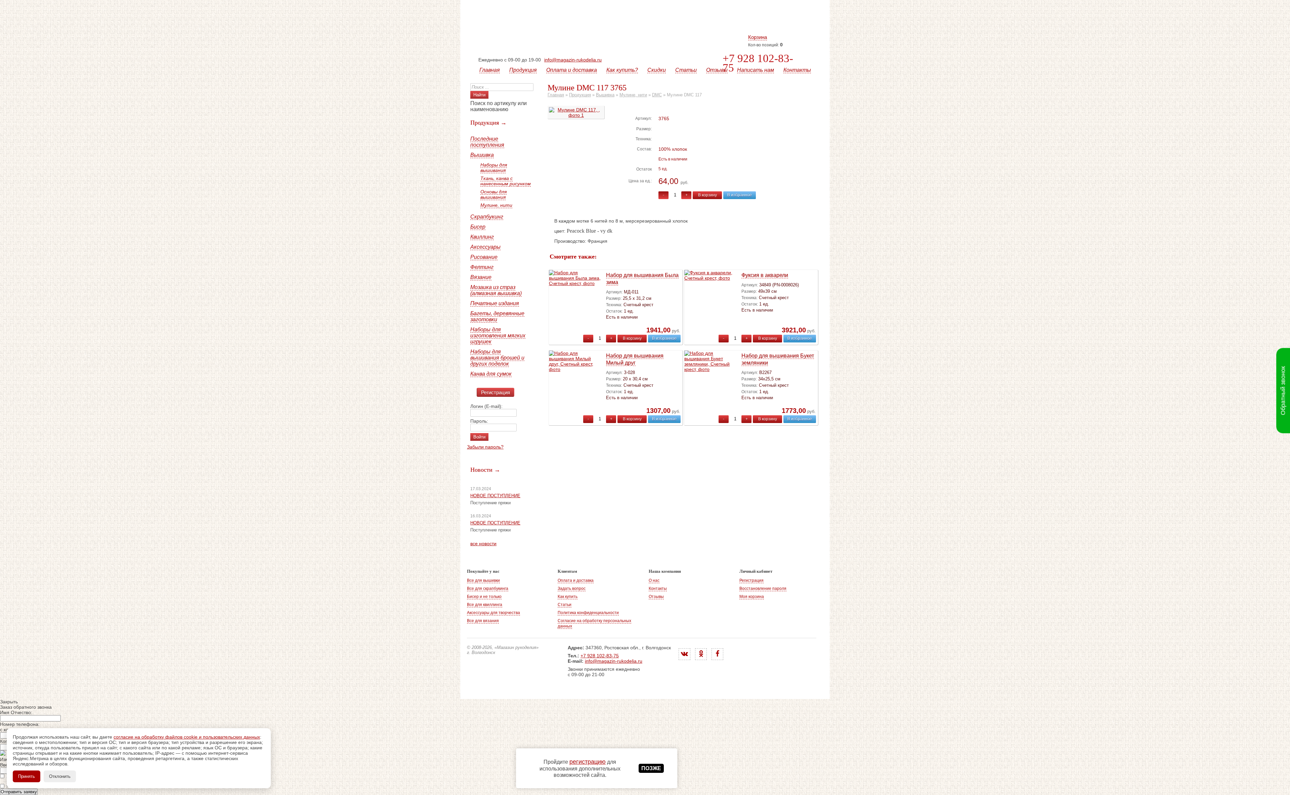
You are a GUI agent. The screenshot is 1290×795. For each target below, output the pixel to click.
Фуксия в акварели (764, 275)
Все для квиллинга (484, 604)
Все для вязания (483, 620)
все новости (483, 543)
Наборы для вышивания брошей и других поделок (497, 358)
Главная (489, 70)
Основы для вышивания (493, 194)
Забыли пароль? (485, 447)
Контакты (797, 70)
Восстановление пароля (762, 588)
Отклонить (60, 776)
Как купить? (622, 70)
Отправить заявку (19, 791)
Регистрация (495, 392)
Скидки (656, 70)
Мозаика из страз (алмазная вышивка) (496, 290)
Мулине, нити (496, 205)
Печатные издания (494, 303)
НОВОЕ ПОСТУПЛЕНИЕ (495, 495)
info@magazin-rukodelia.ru (573, 59)
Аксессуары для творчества (493, 612)
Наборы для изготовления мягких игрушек (497, 335)
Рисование (484, 257)
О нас (654, 580)
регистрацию (587, 761)
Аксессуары (485, 247)
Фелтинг (481, 267)
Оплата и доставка (571, 70)
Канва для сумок (491, 374)
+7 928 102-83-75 (758, 63)
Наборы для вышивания (493, 167)
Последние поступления (487, 142)
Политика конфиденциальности (588, 612)
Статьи (686, 70)
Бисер (477, 227)
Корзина (757, 37)
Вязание (480, 277)
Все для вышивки (483, 580)
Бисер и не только (484, 596)
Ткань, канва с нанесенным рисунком (505, 181)
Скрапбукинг (486, 217)
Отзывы (717, 70)
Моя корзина (751, 596)
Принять (26, 776)
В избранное (739, 195)
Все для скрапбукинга (487, 588)
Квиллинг (482, 237)
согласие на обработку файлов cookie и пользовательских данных (187, 737)
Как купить (567, 596)
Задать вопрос (572, 588)
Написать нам (755, 70)
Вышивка (482, 155)
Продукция (523, 70)
